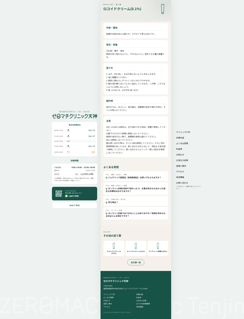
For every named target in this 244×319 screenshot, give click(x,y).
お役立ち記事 (141, 300)
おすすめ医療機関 (143, 303)
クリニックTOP (109, 294)
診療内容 (139, 294)
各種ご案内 (107, 303)
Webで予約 (74, 205)
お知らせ (106, 300)
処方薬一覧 (136, 262)
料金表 (138, 297)
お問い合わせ (182, 182)
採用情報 (139, 306)
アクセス (106, 306)
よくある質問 (108, 297)
